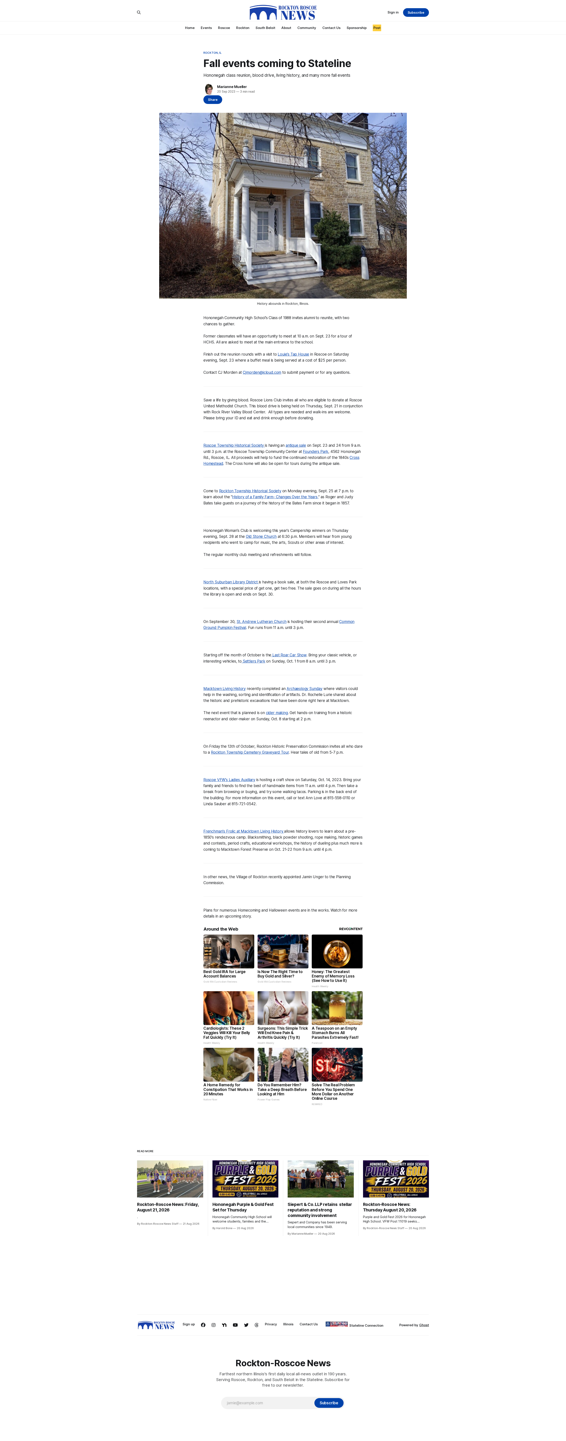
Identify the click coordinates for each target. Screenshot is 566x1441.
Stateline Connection (366, 1325)
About (286, 28)
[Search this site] (139, 12)
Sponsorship (357, 28)
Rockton (242, 28)
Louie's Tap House (293, 354)
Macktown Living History (224, 688)
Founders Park (315, 451)
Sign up (189, 1324)
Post (377, 28)
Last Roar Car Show (288, 655)
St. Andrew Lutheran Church (262, 621)
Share (213, 100)
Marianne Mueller (232, 86)
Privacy (271, 1324)
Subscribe (416, 12)
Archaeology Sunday (304, 688)
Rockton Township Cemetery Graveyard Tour (250, 752)
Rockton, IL (212, 52)
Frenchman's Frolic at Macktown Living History (243, 831)
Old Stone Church (261, 536)
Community (306, 28)
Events (206, 28)
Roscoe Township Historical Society (234, 445)
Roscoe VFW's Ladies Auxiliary (229, 780)
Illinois (288, 1324)
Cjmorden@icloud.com (262, 372)
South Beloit (265, 28)
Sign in (393, 12)
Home (190, 28)
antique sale (296, 445)
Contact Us (331, 28)
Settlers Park (253, 661)
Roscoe (224, 28)
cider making (277, 713)
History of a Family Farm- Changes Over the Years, (275, 497)
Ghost (424, 1325)
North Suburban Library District (231, 582)
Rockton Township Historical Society (250, 491)
